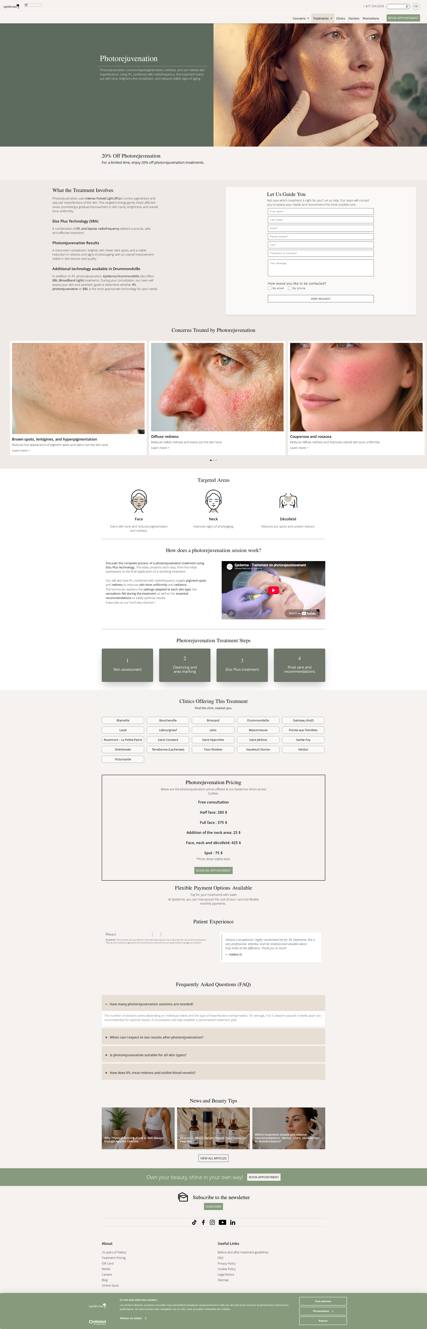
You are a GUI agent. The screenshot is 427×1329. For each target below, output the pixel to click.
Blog (105, 1280)
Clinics (340, 18)
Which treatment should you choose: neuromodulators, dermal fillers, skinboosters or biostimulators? (287, 1138)
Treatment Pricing (114, 1258)
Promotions (371, 18)
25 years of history (114, 1252)
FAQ (220, 1258)
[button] (210, 460)
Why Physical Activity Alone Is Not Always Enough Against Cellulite (134, 1139)
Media (106, 1269)
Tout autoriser (323, 1301)
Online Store (111, 1285)
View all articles (213, 1158)
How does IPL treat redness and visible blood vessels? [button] (152, 1072)
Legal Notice (226, 1274)
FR (416, 6)
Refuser (323, 1320)
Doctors (353, 18)
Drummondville (128, 276)
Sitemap (224, 1280)
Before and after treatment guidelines (243, 1252)
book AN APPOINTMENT (213, 870)
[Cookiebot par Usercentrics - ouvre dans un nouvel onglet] (97, 1322)
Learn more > (111, 172)
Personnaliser (321, 1311)
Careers (107, 1274)
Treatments (321, 18)
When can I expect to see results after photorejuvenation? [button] (156, 1037)
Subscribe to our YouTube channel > (131, 602)
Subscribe (213, 1206)
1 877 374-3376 (373, 6)
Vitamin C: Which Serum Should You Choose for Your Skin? (213, 1139)
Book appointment (403, 18)
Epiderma (109, 276)
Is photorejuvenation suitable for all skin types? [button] (148, 1055)
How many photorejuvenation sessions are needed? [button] (151, 1004)
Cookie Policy (227, 1269)
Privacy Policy (227, 1263)
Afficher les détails (131, 1318)
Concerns (299, 18)
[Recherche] (407, 6)
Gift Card (108, 1263)
